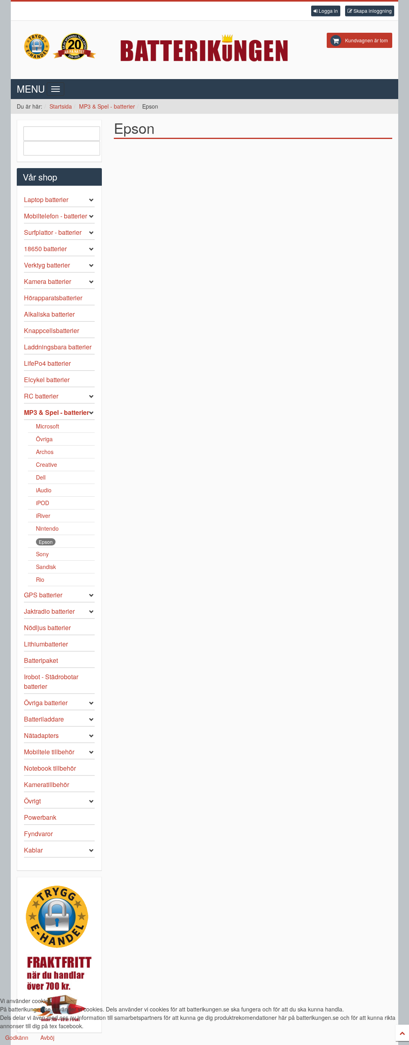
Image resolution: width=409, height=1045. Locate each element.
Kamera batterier (47, 281)
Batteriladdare (44, 719)
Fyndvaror (38, 833)
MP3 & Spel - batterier (107, 106)
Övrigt (32, 800)
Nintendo (47, 528)
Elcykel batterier (46, 379)
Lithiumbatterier (46, 643)
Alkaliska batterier (49, 314)
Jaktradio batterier (49, 611)
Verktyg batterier (47, 265)
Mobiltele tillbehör (49, 751)
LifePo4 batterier (47, 363)
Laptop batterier (46, 199)
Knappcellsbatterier (51, 330)
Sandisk (46, 567)
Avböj (47, 1037)
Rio (40, 579)
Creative (46, 464)
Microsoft (47, 426)
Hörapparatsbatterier (53, 297)
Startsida (61, 106)
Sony (42, 554)
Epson (46, 541)
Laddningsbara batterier (57, 346)
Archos (45, 452)
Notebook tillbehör (50, 768)
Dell (41, 477)
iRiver (43, 516)
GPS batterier (43, 594)
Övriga (44, 439)
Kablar (33, 850)
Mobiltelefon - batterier (55, 215)
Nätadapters (41, 735)
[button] (325, 11)
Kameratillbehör (46, 784)
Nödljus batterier (47, 627)
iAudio (44, 490)
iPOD (42, 503)
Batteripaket (41, 660)
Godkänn (16, 1037)
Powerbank (40, 817)
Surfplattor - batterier (52, 232)
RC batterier (41, 396)
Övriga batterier (46, 702)
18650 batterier (45, 248)
